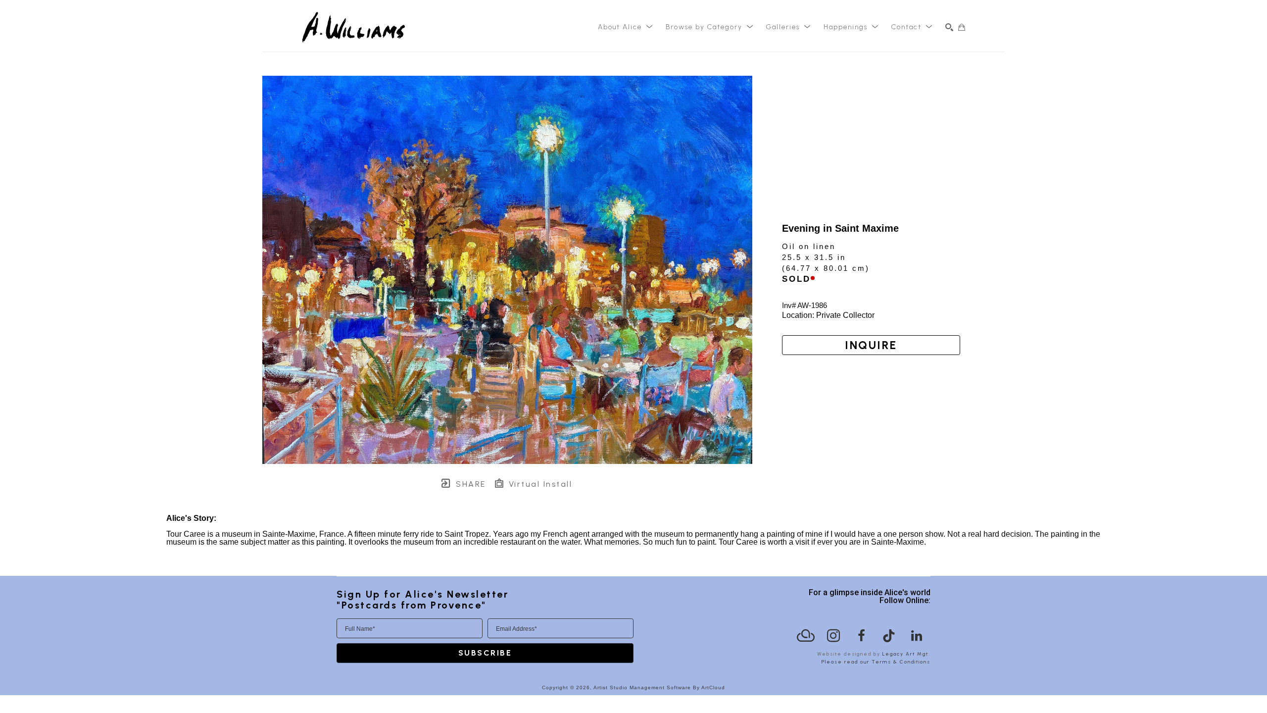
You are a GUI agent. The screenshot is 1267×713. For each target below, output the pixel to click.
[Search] (949, 27)
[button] (625, 27)
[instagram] (833, 635)
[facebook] (861, 635)
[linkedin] (916, 635)
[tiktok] (888, 635)
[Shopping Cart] (961, 27)
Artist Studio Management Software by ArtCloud (659, 687)
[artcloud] (805, 635)
